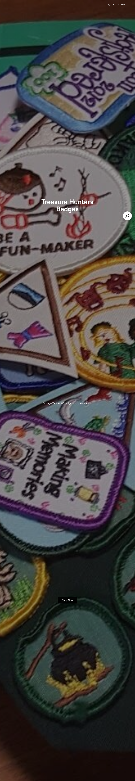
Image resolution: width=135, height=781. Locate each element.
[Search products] (127, 216)
